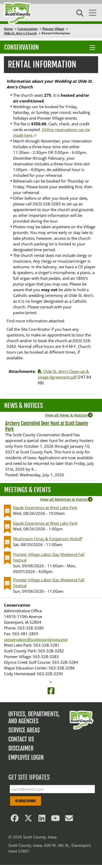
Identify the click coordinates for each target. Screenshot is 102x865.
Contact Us (21, 739)
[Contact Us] (69, 819)
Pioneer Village (53, 29)
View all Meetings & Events (64, 499)
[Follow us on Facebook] (15, 819)
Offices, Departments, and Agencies (34, 718)
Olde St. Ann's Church (20, 33)
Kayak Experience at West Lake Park (45, 507)
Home (8, 29)
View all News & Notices (66, 415)
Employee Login (26, 757)
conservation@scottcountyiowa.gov (36, 639)
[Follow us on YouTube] (55, 819)
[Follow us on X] (28, 819)
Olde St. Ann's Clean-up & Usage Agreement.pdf (63, 374)
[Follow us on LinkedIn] (42, 819)
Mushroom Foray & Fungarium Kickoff (47, 538)
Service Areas (24, 730)
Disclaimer (20, 748)
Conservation (28, 29)
